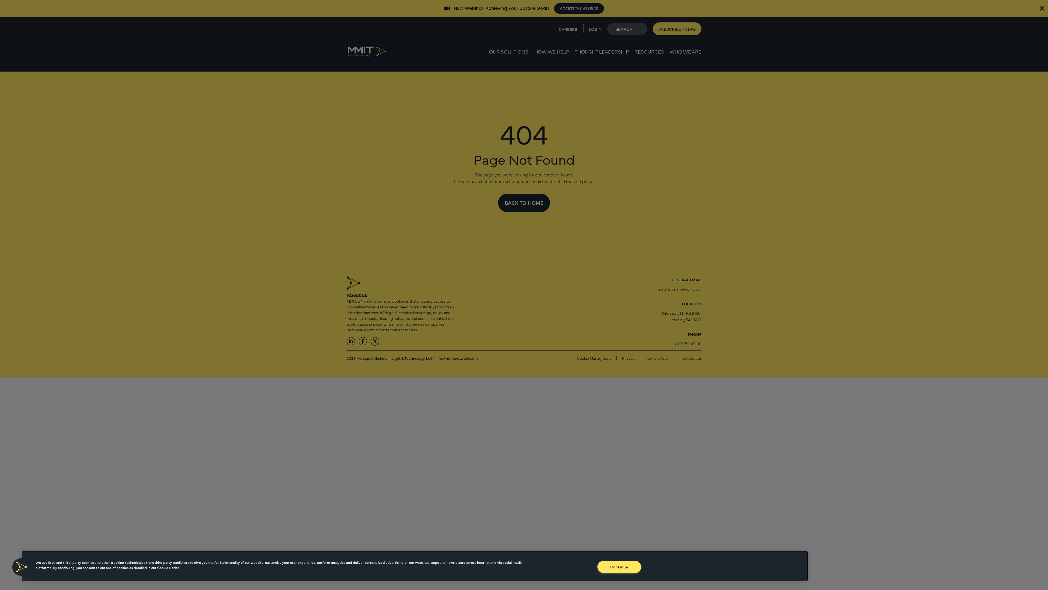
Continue (619, 567)
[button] (21, 567)
